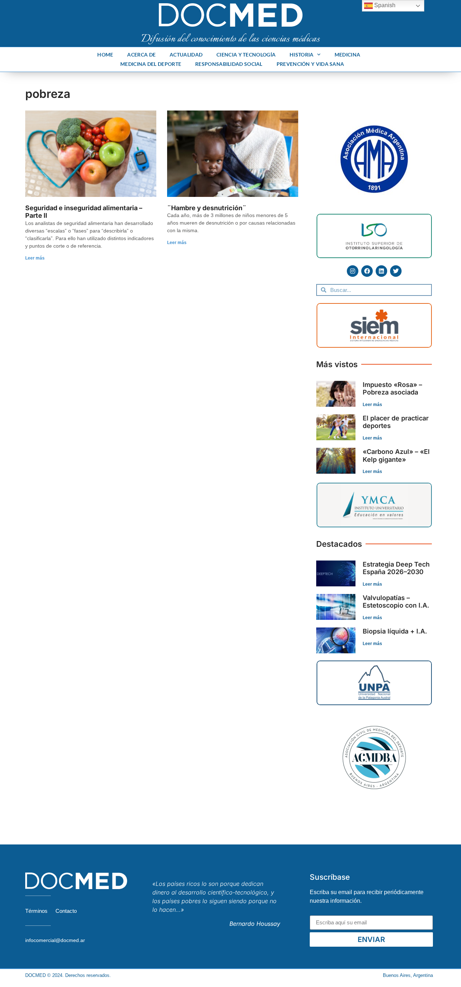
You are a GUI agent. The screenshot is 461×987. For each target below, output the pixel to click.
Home (105, 54)
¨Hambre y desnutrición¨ (206, 208)
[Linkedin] (381, 271)
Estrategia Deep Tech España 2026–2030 (396, 568)
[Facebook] (367, 271)
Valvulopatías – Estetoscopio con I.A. (396, 601)
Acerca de (141, 54)
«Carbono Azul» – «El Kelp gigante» (396, 455)
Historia (301, 54)
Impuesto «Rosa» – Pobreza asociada (392, 388)
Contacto (66, 911)
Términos (36, 911)
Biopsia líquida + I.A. (395, 631)
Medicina (347, 54)
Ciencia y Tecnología (246, 54)
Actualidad (186, 54)
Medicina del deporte (150, 64)
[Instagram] (352, 271)
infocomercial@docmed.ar (55, 940)
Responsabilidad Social (229, 64)
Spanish (384, 5)
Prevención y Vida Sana (310, 64)
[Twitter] (396, 271)
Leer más (35, 258)
